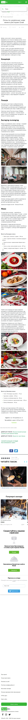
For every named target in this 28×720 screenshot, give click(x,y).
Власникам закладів (6, 688)
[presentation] (24, 461)
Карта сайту (4, 699)
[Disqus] (14, 614)
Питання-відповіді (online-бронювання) (10, 692)
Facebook (14, 422)
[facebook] (11, 451)
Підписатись (15, 591)
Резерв (14, 552)
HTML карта (4, 695)
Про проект (4, 674)
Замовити (14, 570)
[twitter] (16, 451)
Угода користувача (5, 678)
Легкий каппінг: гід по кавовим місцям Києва (14, 488)
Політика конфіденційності (7, 685)
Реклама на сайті (5, 681)
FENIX (8, 12)
